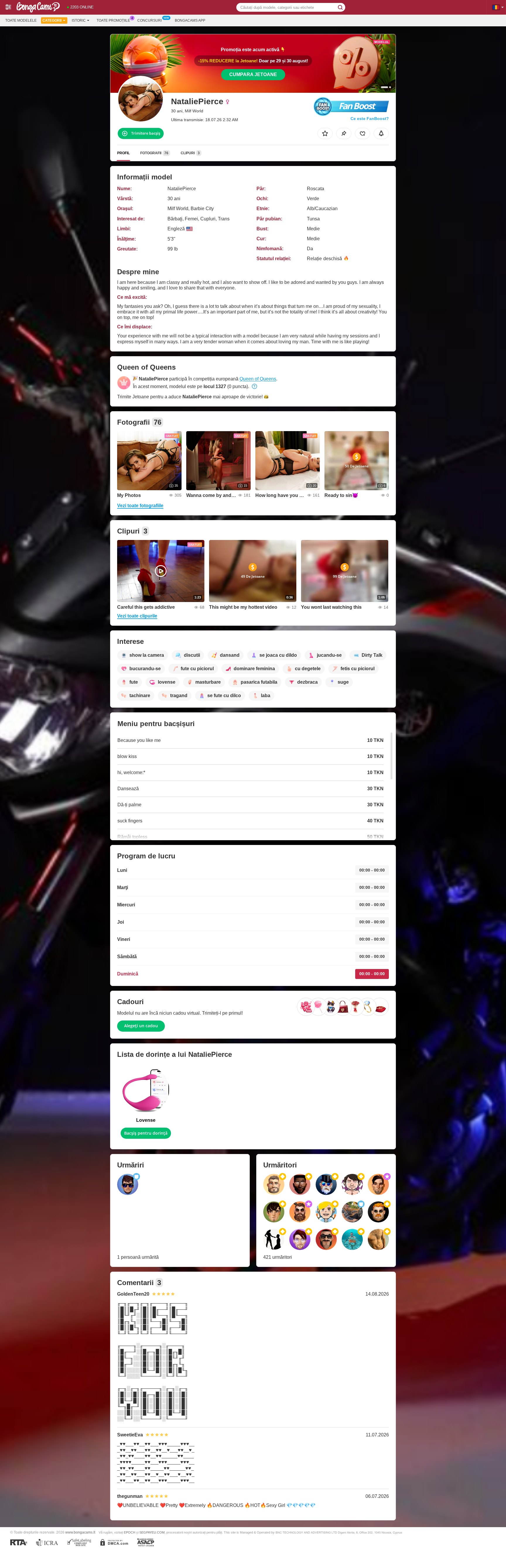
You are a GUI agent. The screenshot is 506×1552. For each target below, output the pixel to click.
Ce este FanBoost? (370, 118)
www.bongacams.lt (80, 1532)
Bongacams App (190, 20)
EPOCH (129, 1532)
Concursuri (149, 20)
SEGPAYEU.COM (152, 1532)
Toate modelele (21, 20)
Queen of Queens (258, 378)
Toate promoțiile (113, 20)
